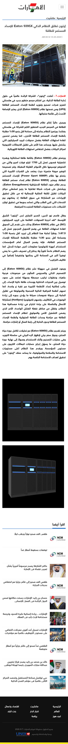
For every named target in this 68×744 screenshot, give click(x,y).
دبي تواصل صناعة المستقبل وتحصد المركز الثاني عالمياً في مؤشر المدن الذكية (25, 679)
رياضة (34, 716)
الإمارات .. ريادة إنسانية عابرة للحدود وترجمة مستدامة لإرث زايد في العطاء (25, 615)
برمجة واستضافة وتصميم (41, 734)
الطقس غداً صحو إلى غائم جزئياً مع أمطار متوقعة (26, 647)
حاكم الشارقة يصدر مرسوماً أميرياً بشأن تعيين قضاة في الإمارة (27, 567)
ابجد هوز (57, 716)
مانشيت (50, 17)
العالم (57, 711)
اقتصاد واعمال (12, 706)
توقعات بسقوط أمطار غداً (34, 549)
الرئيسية (61, 17)
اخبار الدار (34, 711)
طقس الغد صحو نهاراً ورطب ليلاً (30, 533)
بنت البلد (12, 711)
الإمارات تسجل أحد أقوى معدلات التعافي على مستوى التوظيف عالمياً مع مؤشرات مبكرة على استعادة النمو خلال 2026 (26, 632)
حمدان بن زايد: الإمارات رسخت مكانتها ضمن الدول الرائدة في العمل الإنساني (24, 599)
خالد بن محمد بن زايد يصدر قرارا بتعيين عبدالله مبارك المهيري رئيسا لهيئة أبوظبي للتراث (25, 664)
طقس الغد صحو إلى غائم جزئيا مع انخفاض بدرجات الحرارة (25, 583)
